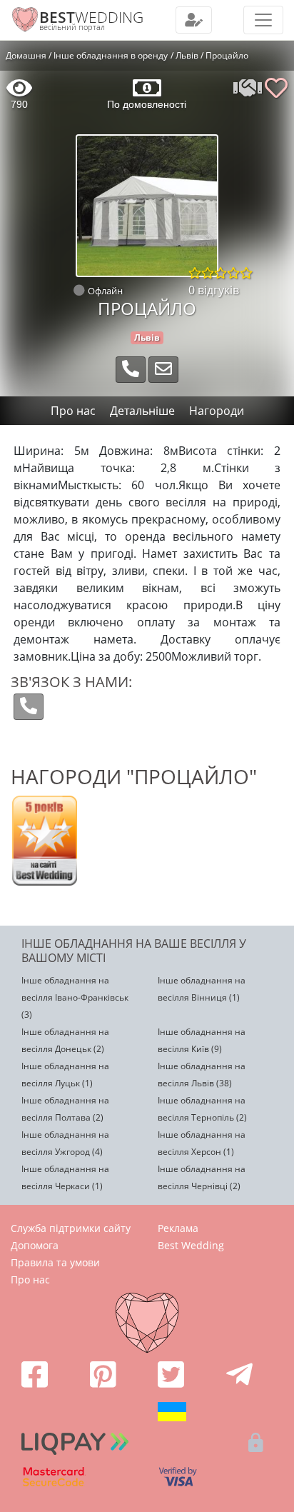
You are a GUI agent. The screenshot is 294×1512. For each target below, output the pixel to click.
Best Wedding (191, 1245)
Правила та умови (55, 1262)
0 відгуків (213, 290)
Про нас (30, 1279)
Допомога (35, 1245)
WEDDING (91, 17)
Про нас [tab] (73, 411)
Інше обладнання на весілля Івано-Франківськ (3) (74, 997)
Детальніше (142, 411)
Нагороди (216, 411)
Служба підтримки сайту (71, 1228)
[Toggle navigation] (194, 20)
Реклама (178, 1228)
